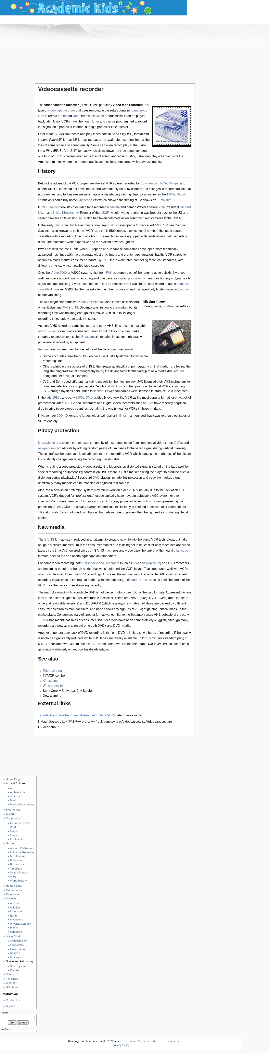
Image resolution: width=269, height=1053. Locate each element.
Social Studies (14, 936)
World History (18, 880)
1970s (58, 225)
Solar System (18, 966)
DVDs (178, 442)
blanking (180, 448)
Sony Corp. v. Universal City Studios (68, 690)
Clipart (10, 813)
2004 (60, 415)
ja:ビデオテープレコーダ (79, 721)
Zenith (99, 386)
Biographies (13, 809)
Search (5, 1012)
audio (62, 116)
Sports (10, 974)
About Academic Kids (143, 1041)
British (181, 194)
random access (141, 579)
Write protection (54, 685)
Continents (16, 839)
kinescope (85, 200)
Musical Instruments (22, 804)
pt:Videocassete (130, 721)
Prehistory (16, 860)
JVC (65, 307)
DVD (89, 397)
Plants (14, 927)
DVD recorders (178, 563)
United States (18, 872)
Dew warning (52, 695)
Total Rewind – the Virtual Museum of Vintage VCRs (79, 715)
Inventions (16, 919)
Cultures (15, 796)
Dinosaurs (16, 911)
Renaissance (18, 864)
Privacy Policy (121, 1045)
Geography (13, 818)
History (10, 843)
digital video (179, 550)
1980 (105, 260)
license (98, 391)
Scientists (16, 931)
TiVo (150, 403)
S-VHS (49, 539)
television (97, 116)
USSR (104, 212)
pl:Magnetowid (108, 721)
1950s (171, 194)
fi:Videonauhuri (48, 727)
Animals (15, 903)
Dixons (70, 415)
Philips (173, 183)
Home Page (13, 779)
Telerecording (52, 670)
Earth (13, 915)
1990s (56, 397)
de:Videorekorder (130, 715)
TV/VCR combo (54, 675)
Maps (13, 831)
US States (12, 987)
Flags (13, 835)
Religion (15, 953)
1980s (42, 620)
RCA (163, 183)
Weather (11, 982)
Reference (12, 894)
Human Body (14, 885)
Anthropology (18, 940)
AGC (182, 490)
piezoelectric (137, 278)
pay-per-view (47, 448)
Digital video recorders (119, 403)
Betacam (87, 336)
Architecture (17, 792)
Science (11, 898)
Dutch (73, 225)
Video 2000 (59, 272)
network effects (48, 331)
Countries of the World (20, 825)
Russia (115, 207)
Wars (13, 876)
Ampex (154, 183)
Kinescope (50, 680)
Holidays (15, 957)
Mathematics (14, 890)
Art (12, 788)
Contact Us (13, 1000)
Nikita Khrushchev (66, 212)
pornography (140, 366)
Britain (123, 415)
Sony (143, 183)
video (76, 116)
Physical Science (20, 923)
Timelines (16, 868)
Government (18, 949)
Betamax (97, 302)
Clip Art (10, 1006)
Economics (17, 944)
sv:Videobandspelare (157, 721)
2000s (80, 397)
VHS (74, 307)
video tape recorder (61, 110)
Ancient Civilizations (22, 848)
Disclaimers (171, 1041)
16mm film (164, 200)
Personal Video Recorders (100, 563)
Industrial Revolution (22, 852)
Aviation (15, 907)
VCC (159, 225)
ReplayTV (153, 563)
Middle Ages (17, 856)
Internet (178, 371)
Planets (14, 970)
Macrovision (46, 442)
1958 (44, 207)
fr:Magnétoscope (49, 721)
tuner (95, 121)
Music (13, 800)
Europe (183, 289)
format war (103, 614)
